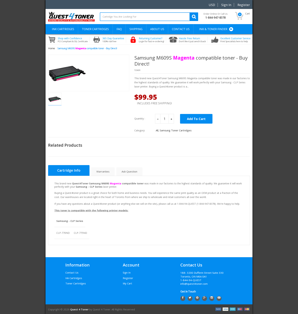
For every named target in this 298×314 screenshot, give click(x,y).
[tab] (69, 170)
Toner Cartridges (75, 283)
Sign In (127, 272)
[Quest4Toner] (71, 16)
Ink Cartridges (73, 278)
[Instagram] (211, 298)
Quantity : (139, 118)
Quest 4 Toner (79, 309)
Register (128, 278)
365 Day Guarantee (113, 40)
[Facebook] (182, 298)
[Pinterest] (197, 298)
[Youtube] (219, 298)
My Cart (127, 283)
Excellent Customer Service (235, 40)
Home (51, 48)
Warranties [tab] (103, 171)
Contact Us (71, 272)
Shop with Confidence (73, 40)
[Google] (204, 298)
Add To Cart (196, 119)
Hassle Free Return (192, 40)
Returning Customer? (151, 40)
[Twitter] (190, 298)
